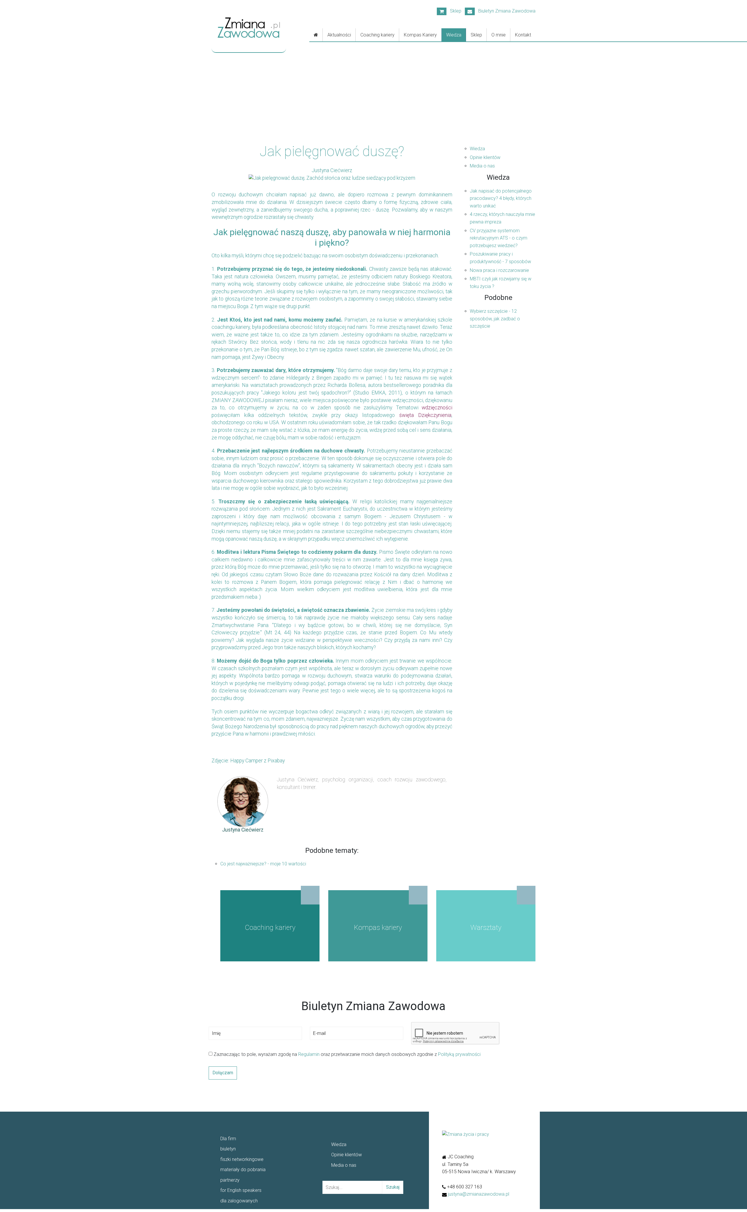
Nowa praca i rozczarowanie (499, 270)
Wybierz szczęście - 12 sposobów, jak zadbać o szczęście (495, 318)
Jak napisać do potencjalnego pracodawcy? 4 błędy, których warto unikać (501, 198)
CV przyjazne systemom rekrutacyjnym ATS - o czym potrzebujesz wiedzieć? (498, 238)
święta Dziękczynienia (425, 415)
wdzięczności (437, 408)
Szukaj (392, 1187)
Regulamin (309, 1054)
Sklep (453, 11)
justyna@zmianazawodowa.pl (478, 1194)
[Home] (316, 34)
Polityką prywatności (459, 1054)
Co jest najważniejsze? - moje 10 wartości (263, 864)
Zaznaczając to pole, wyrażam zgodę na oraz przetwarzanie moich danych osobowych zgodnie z (346, 1054)
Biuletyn (505, 11)
